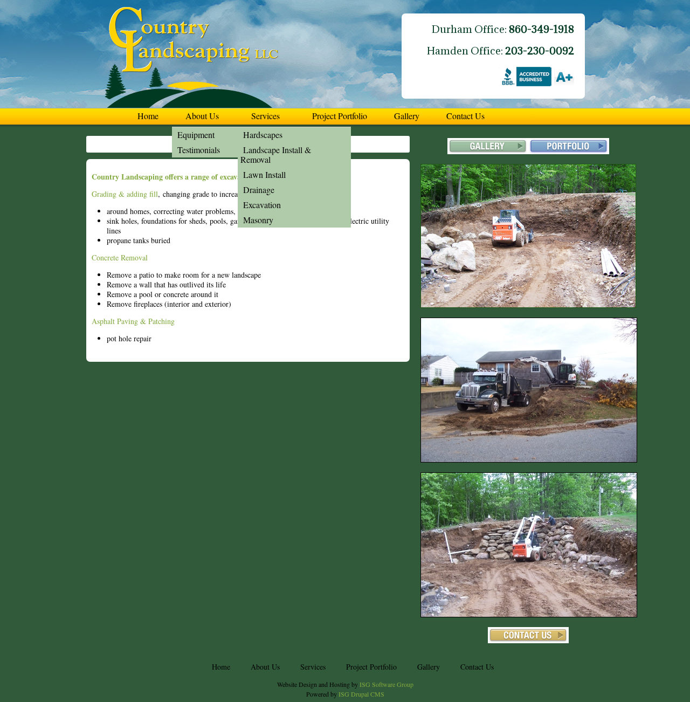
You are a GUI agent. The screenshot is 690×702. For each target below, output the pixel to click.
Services (265, 115)
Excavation (262, 204)
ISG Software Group (386, 684)
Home (147, 115)
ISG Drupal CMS (361, 694)
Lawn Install (264, 174)
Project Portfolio (339, 115)
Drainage (258, 189)
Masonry (258, 219)
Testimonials (198, 149)
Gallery (406, 115)
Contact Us (465, 115)
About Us (202, 115)
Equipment (196, 134)
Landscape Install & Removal (275, 154)
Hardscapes (262, 134)
